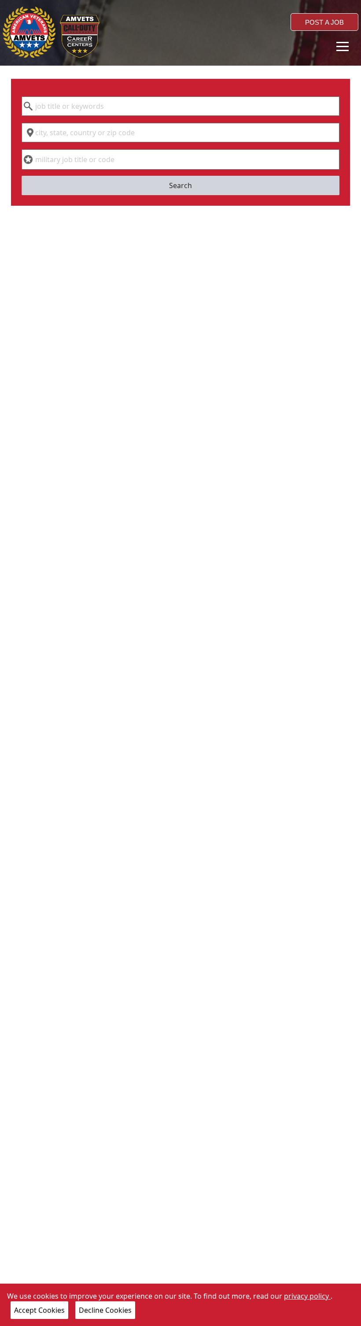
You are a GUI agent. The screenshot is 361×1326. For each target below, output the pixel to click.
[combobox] (181, 106)
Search (180, 185)
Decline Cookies (105, 1310)
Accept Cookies (39, 1310)
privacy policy (307, 1296)
